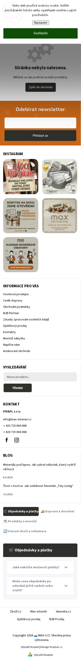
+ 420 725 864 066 (15, 426)
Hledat (18, 388)
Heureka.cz (63, 611)
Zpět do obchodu (40, 87)
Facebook (6, 440)
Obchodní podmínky (16, 307)
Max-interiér (38, 611)
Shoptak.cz (56, 647)
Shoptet (34, 647)
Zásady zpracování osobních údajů (26, 319)
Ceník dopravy (12, 300)
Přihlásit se (40, 135)
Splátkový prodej (15, 326)
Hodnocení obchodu (16, 351)
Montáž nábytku (14, 338)
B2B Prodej (56, 619)
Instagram (16, 440)
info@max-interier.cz (17, 419)
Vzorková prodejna (16, 294)
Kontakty (9, 332)
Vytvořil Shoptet (43, 655)
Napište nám (11, 345)
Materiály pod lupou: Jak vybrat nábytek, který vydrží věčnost (39, 467)
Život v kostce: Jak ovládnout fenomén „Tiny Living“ (38, 486)
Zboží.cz (15, 611)
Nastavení (40, 22)
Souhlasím (41, 33)
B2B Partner (11, 313)
